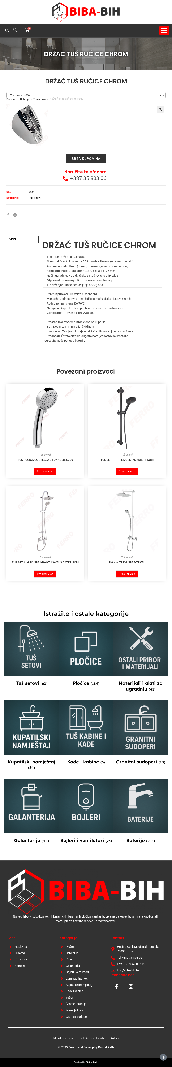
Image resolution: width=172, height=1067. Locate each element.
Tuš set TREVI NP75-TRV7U (127, 562)
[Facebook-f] (8, 215)
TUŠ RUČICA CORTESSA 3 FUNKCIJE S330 (45, 459)
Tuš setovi (39, 99)
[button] (7, 30)
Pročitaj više (45, 471)
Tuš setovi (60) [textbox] (84, 95)
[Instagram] (15, 215)
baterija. (80, 340)
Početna (11, 99)
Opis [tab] (12, 239)
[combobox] (86, 95)
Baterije (24, 99)
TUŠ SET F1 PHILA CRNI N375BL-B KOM (127, 459)
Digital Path (106, 1047)
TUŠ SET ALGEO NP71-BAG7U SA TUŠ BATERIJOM (45, 562)
